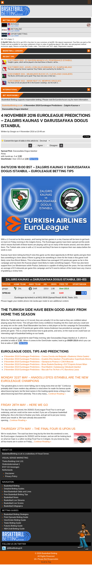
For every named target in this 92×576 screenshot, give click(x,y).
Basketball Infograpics (13, 506)
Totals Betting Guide (12, 523)
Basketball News (11, 497)
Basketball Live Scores (13, 503)
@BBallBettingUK (14, 548)
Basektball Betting (2, 2)
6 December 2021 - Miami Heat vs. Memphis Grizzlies (34, 81)
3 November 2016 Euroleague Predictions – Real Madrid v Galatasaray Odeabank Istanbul (42, 367)
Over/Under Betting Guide (15, 520)
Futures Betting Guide (13, 526)
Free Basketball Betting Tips (16, 494)
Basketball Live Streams (14, 500)
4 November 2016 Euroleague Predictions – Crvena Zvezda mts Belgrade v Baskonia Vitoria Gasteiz (46, 356)
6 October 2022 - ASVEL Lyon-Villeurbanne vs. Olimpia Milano (40, 67)
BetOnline (4, 30)
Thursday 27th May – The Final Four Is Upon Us (38, 428)
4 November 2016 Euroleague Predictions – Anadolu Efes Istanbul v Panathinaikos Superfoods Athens (47, 359)
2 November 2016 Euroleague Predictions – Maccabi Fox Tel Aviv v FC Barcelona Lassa (41, 370)
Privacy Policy (11, 476)
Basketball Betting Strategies (16, 514)
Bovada (4, 25)
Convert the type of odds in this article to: (21, 141)
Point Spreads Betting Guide (16, 517)
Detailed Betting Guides (14, 489)
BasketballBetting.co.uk (12, 105)
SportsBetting (4, 35)
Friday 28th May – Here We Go (24, 404)
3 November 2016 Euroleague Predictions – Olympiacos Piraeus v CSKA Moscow (38, 362)
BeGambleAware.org (62, 100)
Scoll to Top (46, 562)
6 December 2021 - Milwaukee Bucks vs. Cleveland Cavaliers (40, 74)
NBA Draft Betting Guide (14, 529)
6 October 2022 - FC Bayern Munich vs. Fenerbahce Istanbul (40, 60)
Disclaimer (9, 473)
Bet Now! (34, 159)
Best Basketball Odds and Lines (17, 492)
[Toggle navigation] (89, 2)
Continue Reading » (57, 394)
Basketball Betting (15, 11)
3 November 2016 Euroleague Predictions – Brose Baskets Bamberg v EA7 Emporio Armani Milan (45, 364)
